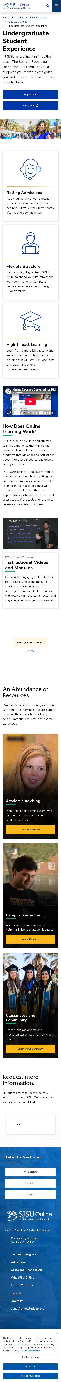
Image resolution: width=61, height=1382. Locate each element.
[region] (30, 1355)
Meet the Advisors (30, 829)
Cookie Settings (30, 1357)
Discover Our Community (30, 1048)
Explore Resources (30, 939)
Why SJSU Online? (17, 22)
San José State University (32, 1230)
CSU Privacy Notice (30, 1350)
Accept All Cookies (30, 1375)
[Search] (48, 6)
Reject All (30, 1366)
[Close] (57, 1333)
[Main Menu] (56, 6)
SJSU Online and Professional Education (25, 17)
